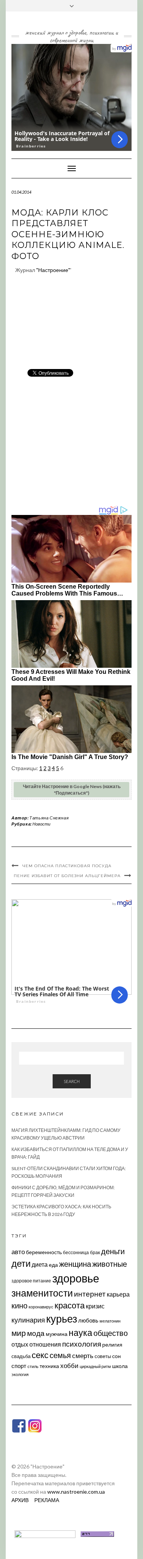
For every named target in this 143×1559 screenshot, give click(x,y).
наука (80, 1332)
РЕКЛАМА (46, 1500)
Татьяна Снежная (49, 817)
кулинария (28, 1320)
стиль (33, 1366)
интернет (90, 1294)
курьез (61, 1318)
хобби (69, 1365)
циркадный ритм (95, 1366)
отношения (45, 1344)
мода (36, 1333)
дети (21, 1263)
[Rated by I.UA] (45, 1533)
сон (116, 1356)
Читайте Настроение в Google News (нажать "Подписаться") (72, 790)
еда (53, 1264)
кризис (95, 1306)
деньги (113, 1251)
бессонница (76, 1252)
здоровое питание (31, 1281)
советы (103, 1356)
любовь (88, 1320)
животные (109, 1263)
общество (110, 1332)
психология (81, 1343)
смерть (82, 1356)
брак (95, 1252)
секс (40, 1355)
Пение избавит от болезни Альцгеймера (67, 875)
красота (70, 1305)
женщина (75, 1264)
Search (72, 1081)
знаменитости (42, 1292)
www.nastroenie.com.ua (76, 1491)
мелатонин (110, 1320)
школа (120, 1366)
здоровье (75, 1278)
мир (18, 1333)
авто (18, 1252)
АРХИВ (20, 1500)
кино (19, 1305)
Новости (41, 823)
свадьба (21, 1356)
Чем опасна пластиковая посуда (66, 865)
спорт (18, 1365)
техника (49, 1366)
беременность (44, 1252)
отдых (19, 1344)
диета (40, 1264)
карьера (118, 1294)
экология (20, 1374)
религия (112, 1345)
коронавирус (41, 1306)
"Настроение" (53, 270)
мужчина (56, 1334)
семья (60, 1355)
